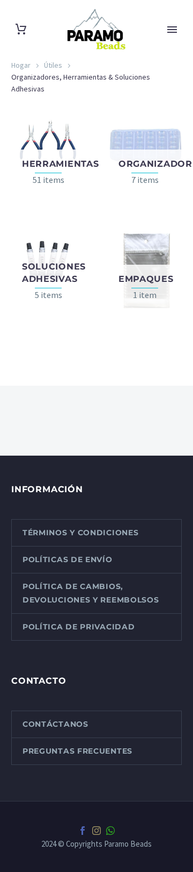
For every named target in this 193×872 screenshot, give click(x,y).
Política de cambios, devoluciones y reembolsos (91, 593)
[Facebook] (82, 830)
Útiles (53, 65)
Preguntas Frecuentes (77, 751)
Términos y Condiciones (80, 532)
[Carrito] (21, 29)
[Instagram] (96, 830)
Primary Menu (172, 30)
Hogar (21, 65)
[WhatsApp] (110, 830)
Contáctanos (55, 724)
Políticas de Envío (68, 559)
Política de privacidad (79, 627)
